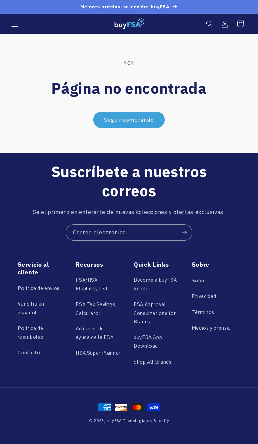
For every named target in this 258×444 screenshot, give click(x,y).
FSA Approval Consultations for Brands (155, 313)
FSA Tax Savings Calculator (95, 308)
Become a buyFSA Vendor (155, 284)
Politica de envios (39, 288)
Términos (203, 312)
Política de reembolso (31, 332)
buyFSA (114, 420)
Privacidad (204, 296)
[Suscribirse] (184, 232)
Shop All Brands (152, 361)
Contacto (29, 352)
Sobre (199, 280)
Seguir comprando (129, 119)
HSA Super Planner (98, 353)
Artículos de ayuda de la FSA (94, 332)
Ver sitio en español (31, 308)
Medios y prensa (211, 328)
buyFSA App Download (148, 341)
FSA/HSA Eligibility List (92, 284)
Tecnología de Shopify (146, 420)
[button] (15, 24)
